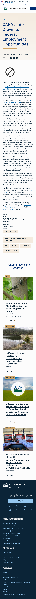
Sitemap (5, 589)
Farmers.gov (6, 552)
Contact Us (6, 575)
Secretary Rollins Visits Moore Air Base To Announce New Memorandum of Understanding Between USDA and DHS (18, 461)
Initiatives (13, 231)
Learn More (9, 320)
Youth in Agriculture (9, 209)
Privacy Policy (6, 541)
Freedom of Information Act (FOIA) (13, 528)
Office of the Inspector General (11, 557)
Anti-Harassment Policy (9, 526)
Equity (6, 231)
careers (7, 250)
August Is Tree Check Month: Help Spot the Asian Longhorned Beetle (16, 307)
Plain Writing (6, 538)
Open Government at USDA (10, 536)
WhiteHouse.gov (7, 562)
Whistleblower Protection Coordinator (14, 594)
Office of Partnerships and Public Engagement (15, 239)
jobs (15, 250)
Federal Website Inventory (10, 577)
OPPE (6, 245)
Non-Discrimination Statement (12, 533)
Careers (5, 572)
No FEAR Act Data (8, 580)
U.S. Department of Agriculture (18, 8)
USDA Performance (8, 592)
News (4, 4)
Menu (33, 8)
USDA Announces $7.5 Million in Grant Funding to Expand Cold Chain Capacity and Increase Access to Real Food (18, 409)
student (14, 245)
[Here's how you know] (18, 1)
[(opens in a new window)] (10, 506)
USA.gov (5, 560)
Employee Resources (25, 4)
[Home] (5, 9)
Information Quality (8, 531)
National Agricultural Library (11, 555)
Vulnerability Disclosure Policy (11, 543)
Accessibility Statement (9, 523)
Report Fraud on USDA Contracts (12, 587)
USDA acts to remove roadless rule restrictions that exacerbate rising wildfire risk (16, 358)
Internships (25, 245)
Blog (13, 4)
